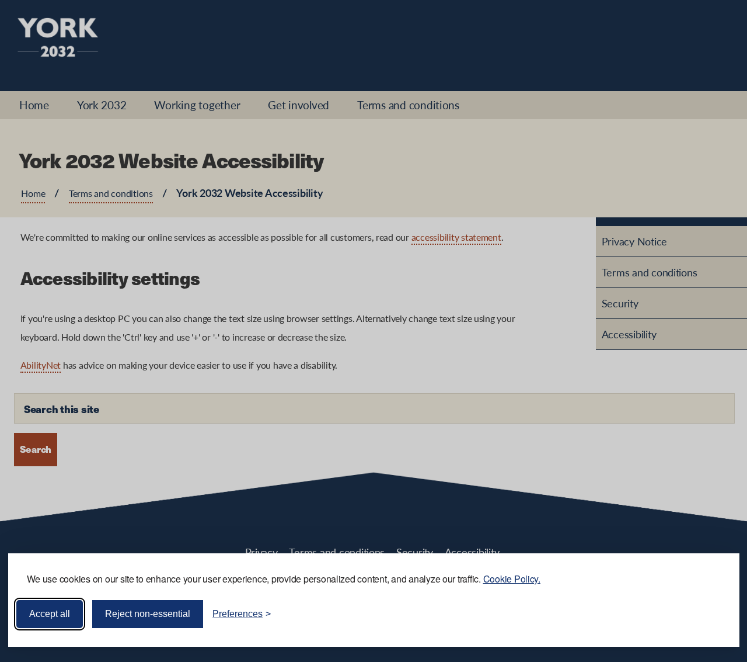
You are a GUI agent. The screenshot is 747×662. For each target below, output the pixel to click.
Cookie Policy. (511, 578)
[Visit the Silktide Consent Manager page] (714, 614)
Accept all (49, 614)
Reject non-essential (147, 614)
